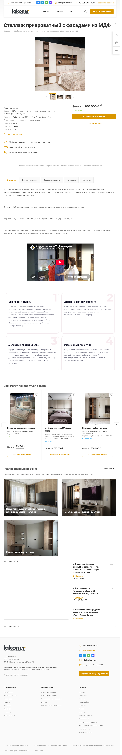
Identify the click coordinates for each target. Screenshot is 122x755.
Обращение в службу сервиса (94, 674)
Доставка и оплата (52, 180)
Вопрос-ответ (9, 715)
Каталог (83, 687)
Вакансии (8, 709)
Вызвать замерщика (102, 11)
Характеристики (29, 180)
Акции (44, 702)
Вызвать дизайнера (49, 695)
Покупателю (47, 687)
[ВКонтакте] (38, 2)
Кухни (81, 709)
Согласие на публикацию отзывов (16, 751)
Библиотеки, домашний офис (91, 725)
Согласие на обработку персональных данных (50, 745)
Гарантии (86, 180)
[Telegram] (42, 2)
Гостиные (82, 699)
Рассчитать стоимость (94, 116)
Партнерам (8, 699)
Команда (7, 705)
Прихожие (83, 695)
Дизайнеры (8, 692)
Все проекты (110, 469)
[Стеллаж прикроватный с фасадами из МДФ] (60, 64)
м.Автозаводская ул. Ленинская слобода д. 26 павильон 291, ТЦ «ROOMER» (86, 591)
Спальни (82, 712)
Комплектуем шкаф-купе (51, 705)
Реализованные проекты (51, 699)
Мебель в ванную (86, 715)
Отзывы (7, 702)
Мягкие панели (85, 732)
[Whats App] (46, 2)
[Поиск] (85, 11)
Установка (71, 180)
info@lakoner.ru (65, 3)
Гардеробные (84, 702)
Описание (11, 180)
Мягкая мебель (85, 729)
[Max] (50, 2)
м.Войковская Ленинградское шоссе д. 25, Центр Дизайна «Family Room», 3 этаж (86, 612)
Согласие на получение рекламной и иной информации (93, 745)
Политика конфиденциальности (16, 745)
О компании (10, 687)
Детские (82, 705)
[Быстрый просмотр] (36, 395)
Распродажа (84, 719)
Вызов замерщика (48, 692)
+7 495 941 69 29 (87, 3)
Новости (7, 712)
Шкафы (82, 692)
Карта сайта (38, 751)
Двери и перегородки (88, 722)
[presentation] (46, 96)
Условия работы (10, 695)
